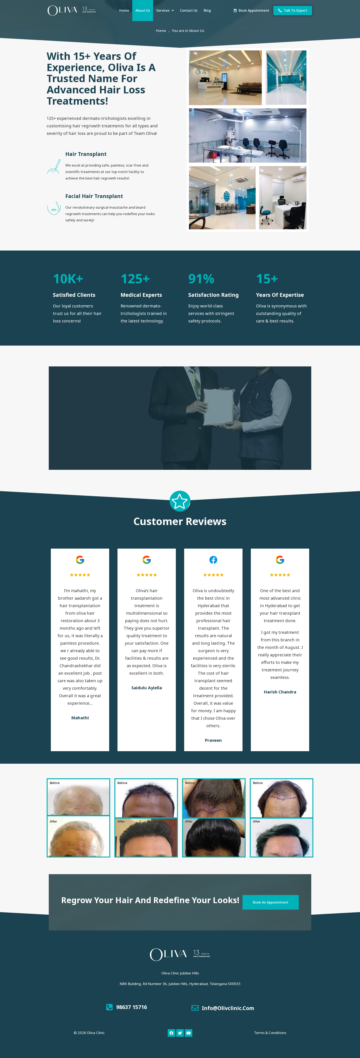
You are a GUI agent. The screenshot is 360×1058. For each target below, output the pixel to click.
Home (124, 10)
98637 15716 (131, 1006)
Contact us (189, 10)
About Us (142, 10)
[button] (251, 10)
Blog (207, 10)
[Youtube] (188, 1033)
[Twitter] (180, 1033)
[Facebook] (171, 1033)
